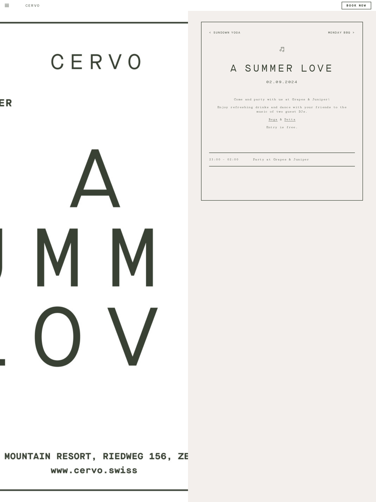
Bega (273, 119)
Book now (356, 5)
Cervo (32, 5)
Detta (289, 119)
